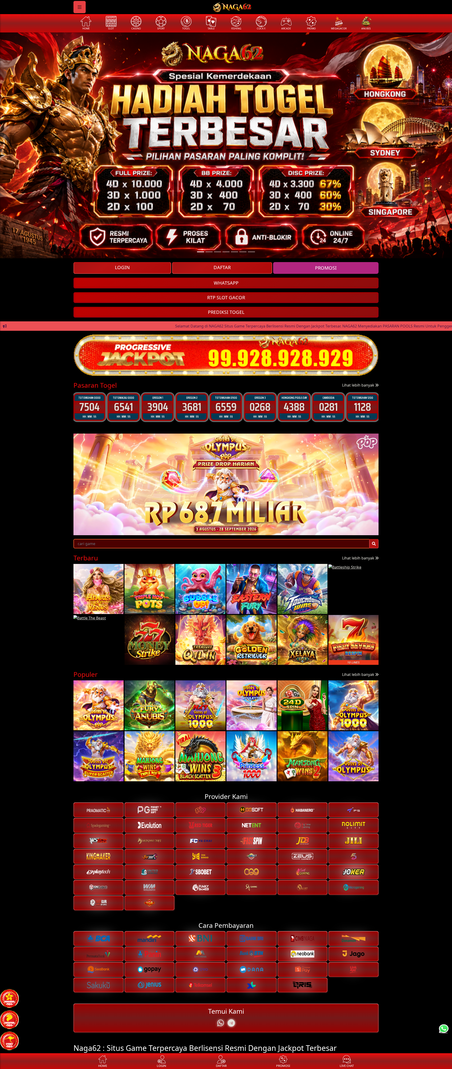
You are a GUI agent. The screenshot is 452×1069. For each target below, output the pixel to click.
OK (226, 573)
